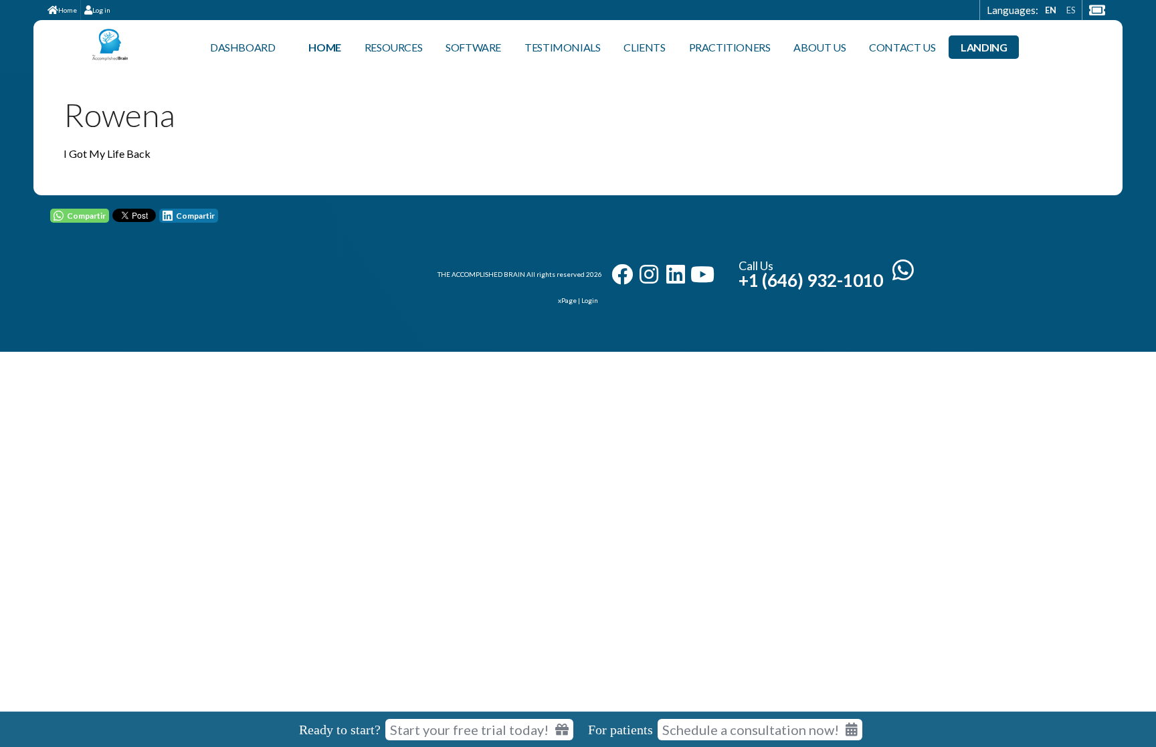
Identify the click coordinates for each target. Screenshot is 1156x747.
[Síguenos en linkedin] (675, 274)
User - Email (511, 483)
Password (506, 543)
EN (1050, 10)
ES (1070, 10)
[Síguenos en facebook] (622, 274)
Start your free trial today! (469, 730)
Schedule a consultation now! (750, 730)
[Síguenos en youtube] (702, 274)
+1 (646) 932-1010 (811, 280)
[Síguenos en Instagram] (649, 274)
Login (589, 300)
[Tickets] (1097, 10)
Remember (529, 605)
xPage (568, 300)
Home (67, 10)
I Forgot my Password (690, 604)
